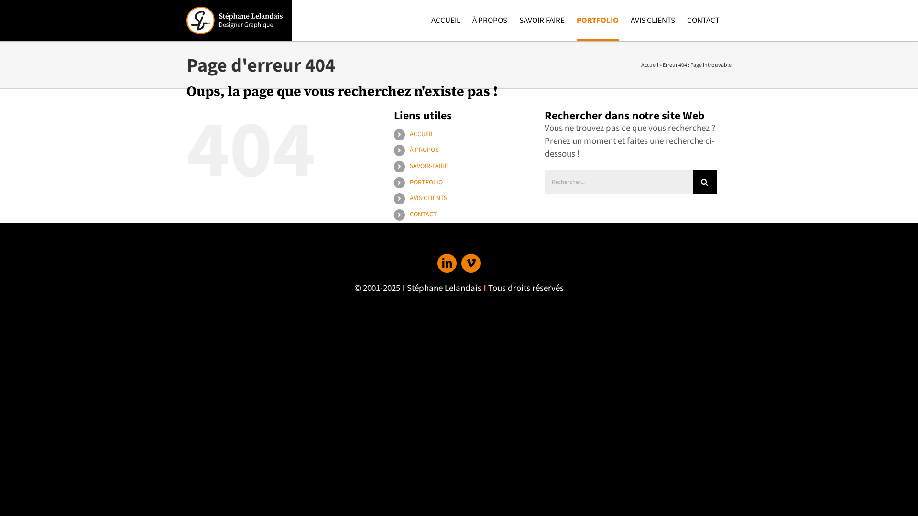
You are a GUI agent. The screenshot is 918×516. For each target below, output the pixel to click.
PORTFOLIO (426, 182)
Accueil (649, 65)
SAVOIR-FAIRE (429, 166)
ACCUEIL (422, 134)
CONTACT (423, 214)
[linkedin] (447, 263)
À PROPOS (424, 150)
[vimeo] (471, 263)
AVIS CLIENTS (428, 198)
